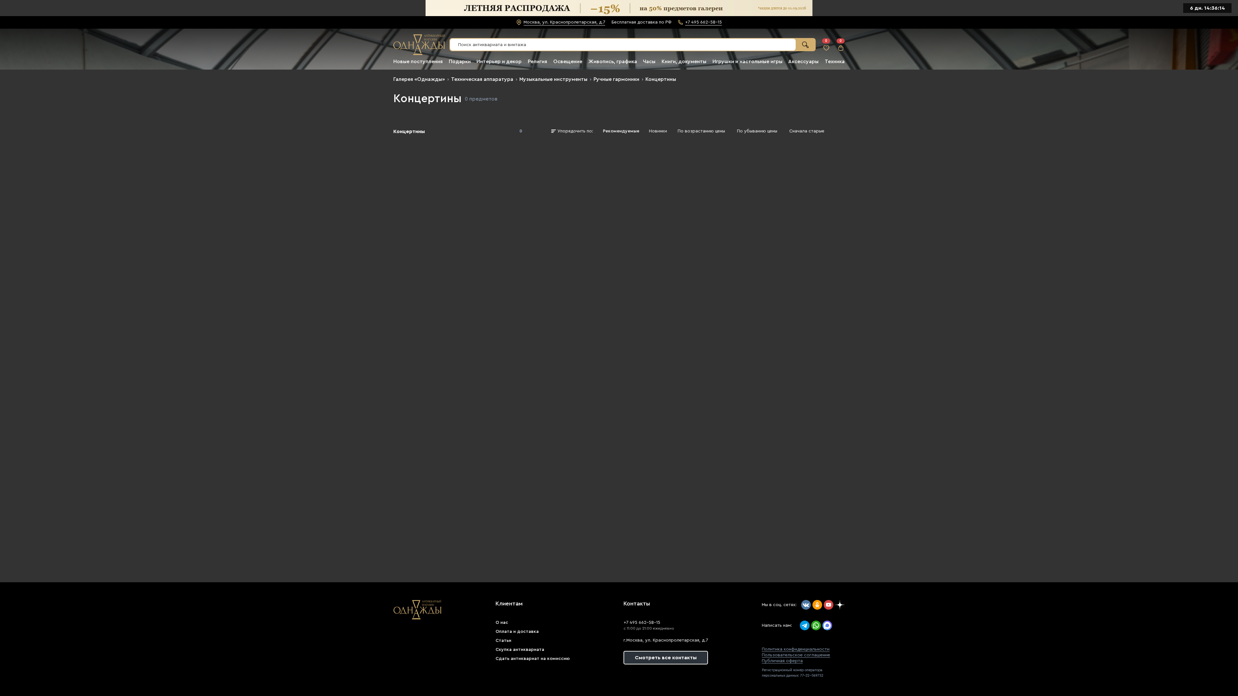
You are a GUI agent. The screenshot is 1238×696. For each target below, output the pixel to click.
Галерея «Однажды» (419, 79)
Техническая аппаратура (482, 79)
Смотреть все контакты (666, 657)
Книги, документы (684, 61)
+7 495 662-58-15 (642, 622)
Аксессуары (803, 61)
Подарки (460, 61)
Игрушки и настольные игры (747, 61)
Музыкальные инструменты (553, 79)
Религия (537, 61)
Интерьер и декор (499, 61)
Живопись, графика (612, 61)
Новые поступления (418, 61)
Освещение (567, 61)
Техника (835, 61)
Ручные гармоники (616, 79)
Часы (649, 61)
